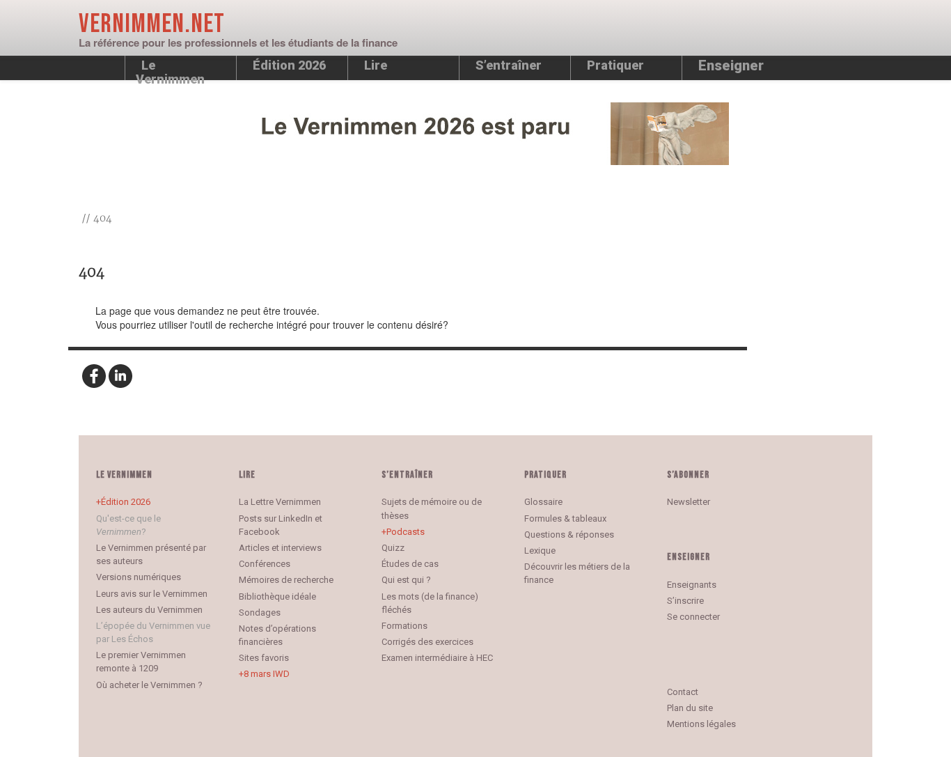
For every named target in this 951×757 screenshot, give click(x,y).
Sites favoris (264, 658)
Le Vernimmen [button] (170, 69)
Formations (404, 626)
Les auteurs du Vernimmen (149, 609)
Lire (375, 65)
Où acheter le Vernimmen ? (149, 685)
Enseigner (731, 65)
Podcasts (405, 531)
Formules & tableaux (565, 518)
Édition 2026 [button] (289, 65)
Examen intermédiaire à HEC (437, 658)
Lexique (540, 550)
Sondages (260, 612)
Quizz (393, 548)
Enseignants (691, 584)
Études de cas (410, 564)
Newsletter (688, 502)
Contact (682, 692)
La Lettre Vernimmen (280, 502)
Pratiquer (615, 65)
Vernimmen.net (152, 24)
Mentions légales (701, 724)
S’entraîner (508, 65)
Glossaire (543, 502)
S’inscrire (685, 600)
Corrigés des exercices (427, 642)
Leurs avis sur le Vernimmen (151, 593)
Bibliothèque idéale (277, 596)
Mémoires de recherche (286, 580)
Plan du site (690, 708)
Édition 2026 (125, 502)
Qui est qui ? (406, 580)
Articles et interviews (280, 548)
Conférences (264, 564)
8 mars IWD (267, 674)
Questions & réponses (569, 534)
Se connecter (693, 616)
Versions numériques (138, 577)
